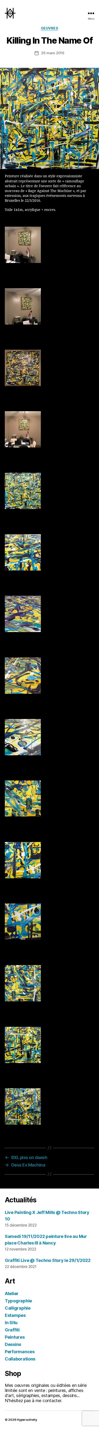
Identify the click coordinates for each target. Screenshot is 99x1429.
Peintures (15, 1337)
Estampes (15, 1315)
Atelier (12, 1293)
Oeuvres (49, 28)
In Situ (11, 1322)
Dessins (13, 1344)
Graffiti (12, 1329)
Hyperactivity (27, 1419)
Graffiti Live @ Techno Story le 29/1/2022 (48, 1260)
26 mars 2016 (52, 53)
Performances (20, 1351)
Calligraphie (18, 1308)
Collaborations (20, 1358)
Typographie (18, 1300)
